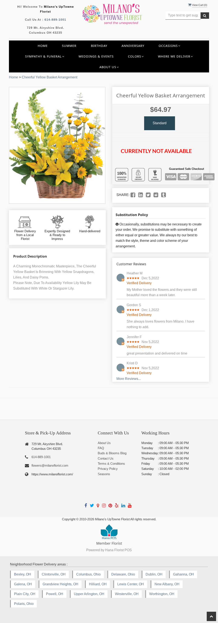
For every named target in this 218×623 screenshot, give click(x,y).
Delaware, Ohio (123, 574)
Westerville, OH (127, 594)
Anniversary (133, 46)
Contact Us (105, 458)
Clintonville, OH (54, 574)
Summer (69, 46)
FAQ (101, 448)
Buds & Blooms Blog (112, 453)
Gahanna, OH (183, 574)
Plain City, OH (24, 594)
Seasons (104, 474)
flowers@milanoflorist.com (50, 465)
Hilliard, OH (98, 584)
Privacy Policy (108, 468)
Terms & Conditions (111, 463)
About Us (104, 443)
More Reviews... (128, 379)
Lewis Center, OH (130, 584)
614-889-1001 (55, 19)
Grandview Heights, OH (60, 584)
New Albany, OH (167, 584)
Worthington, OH (161, 594)
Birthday (99, 46)
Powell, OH (54, 594)
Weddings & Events (96, 56)
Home (43, 46)
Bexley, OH (22, 574)
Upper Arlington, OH (89, 594)
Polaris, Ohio (24, 604)
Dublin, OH (154, 574)
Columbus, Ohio (88, 574)
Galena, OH (23, 584)
